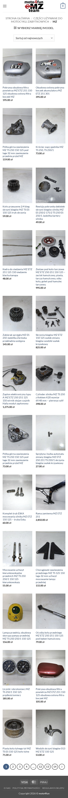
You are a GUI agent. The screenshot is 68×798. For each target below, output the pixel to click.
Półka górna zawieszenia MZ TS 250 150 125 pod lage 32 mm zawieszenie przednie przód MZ (16, 152)
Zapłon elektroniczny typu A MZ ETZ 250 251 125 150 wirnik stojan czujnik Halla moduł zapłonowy (17, 399)
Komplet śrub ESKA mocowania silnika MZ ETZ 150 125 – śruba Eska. (17, 516)
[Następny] (62, 767)
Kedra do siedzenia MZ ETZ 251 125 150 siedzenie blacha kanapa (17, 272)
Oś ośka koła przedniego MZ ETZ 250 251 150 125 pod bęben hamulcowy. (49, 635)
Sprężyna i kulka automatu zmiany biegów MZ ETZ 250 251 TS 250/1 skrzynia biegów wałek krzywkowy (50, 458)
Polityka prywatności (26, 788)
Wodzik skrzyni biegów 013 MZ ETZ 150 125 (50, 750)
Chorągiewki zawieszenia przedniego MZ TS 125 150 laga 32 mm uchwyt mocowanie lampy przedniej (50, 576)
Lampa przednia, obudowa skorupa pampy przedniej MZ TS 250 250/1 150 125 (17, 635)
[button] (5, 6)
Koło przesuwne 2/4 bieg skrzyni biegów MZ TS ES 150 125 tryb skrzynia (16, 209)
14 (54, 766)
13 (47, 766)
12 (40, 766)
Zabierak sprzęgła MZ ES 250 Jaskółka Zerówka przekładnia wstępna (16, 338)
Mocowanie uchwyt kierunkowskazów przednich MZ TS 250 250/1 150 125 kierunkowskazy (14, 576)
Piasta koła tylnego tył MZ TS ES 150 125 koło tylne (17, 750)
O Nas (7, 788)
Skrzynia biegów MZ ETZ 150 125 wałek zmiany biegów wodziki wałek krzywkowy (49, 339)
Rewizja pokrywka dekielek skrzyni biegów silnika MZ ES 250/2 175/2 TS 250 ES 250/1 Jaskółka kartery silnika (50, 212)
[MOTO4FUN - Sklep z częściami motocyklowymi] (34, 6)
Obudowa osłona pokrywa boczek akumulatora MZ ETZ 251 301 (50, 90)
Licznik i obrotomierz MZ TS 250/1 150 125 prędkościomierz (16, 692)
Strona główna (18, 18)
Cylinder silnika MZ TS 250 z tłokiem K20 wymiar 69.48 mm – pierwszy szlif (50, 397)
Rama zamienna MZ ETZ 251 (49, 515)
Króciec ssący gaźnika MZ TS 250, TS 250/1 (49, 148)
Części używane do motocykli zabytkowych (37, 20)
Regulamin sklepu (53, 788)
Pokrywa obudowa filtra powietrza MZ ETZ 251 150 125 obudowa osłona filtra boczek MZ (17, 92)
